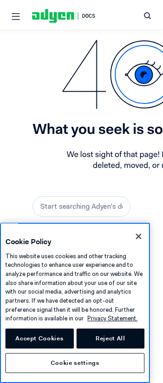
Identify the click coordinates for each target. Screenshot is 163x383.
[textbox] (81, 206)
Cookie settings (75, 363)
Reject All (110, 338)
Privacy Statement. (112, 318)
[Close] (139, 236)
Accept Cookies (39, 338)
